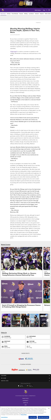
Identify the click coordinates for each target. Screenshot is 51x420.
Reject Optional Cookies (43, 417)
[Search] (46, 10)
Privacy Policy (25, 398)
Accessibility (25, 400)
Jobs (25, 404)
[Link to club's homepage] (2, 9)
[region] (25, 413)
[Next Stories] (47, 320)
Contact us (25, 402)
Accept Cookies (32, 417)
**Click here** (14, 51)
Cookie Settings (4, 417)
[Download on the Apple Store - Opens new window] (20, 386)
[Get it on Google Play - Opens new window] (30, 386)
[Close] (48, 408)
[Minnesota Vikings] (25, 392)
